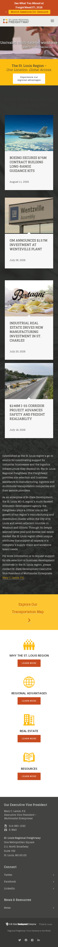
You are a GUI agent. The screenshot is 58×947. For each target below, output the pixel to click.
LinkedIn (9, 888)
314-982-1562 (17, 826)
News (7, 908)
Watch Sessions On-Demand (29, 12)
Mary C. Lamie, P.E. (13, 578)
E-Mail (13, 830)
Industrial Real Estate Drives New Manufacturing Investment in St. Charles (26, 331)
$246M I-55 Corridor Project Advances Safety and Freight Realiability (27, 412)
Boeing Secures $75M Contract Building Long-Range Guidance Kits (28, 164)
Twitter (8, 875)
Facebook (10, 881)
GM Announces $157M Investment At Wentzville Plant (28, 245)
